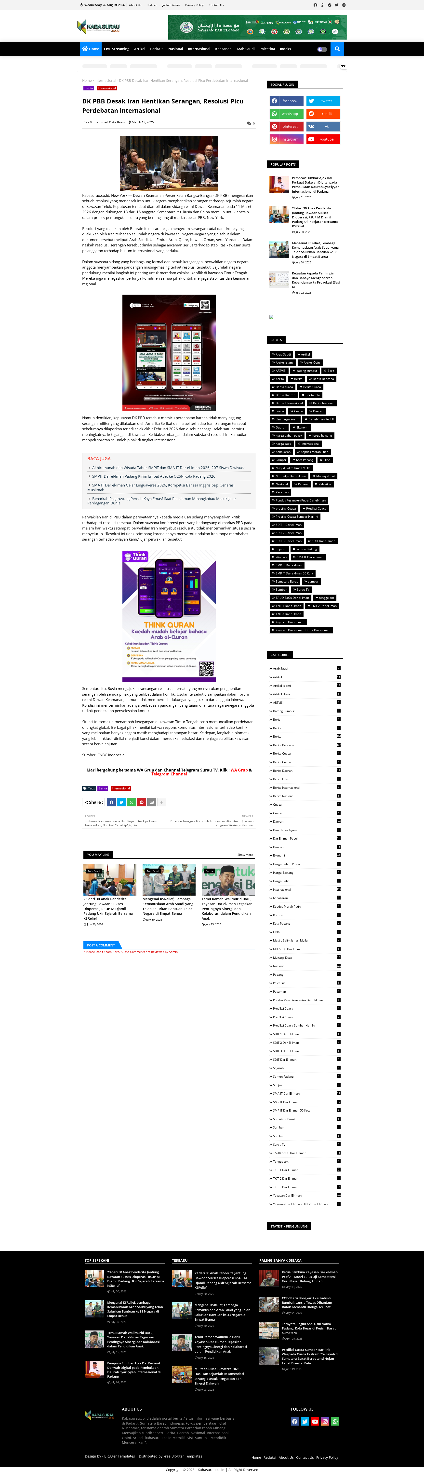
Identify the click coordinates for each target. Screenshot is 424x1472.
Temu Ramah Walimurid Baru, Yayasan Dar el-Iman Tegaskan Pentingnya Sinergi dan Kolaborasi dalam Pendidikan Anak (227, 908)
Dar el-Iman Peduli (321, 419)
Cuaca (298, 411)
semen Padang (307, 549)
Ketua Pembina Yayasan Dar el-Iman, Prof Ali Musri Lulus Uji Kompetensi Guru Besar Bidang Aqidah (310, 1276)
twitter (326, 101)
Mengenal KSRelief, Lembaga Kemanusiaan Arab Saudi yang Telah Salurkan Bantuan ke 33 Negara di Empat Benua (168, 906)
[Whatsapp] (131, 802)
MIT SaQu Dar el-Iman (291, 476)
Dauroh (281, 427)
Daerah (318, 411)
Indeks (285, 48)
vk (327, 126)
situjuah (281, 557)
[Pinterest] (141, 802)
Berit (331, 371)
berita (280, 379)
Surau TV (303, 589)
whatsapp (290, 113)
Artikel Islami (284, 362)
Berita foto (312, 395)
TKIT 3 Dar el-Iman (288, 614)
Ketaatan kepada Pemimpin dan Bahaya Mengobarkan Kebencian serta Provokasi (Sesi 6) (316, 280)
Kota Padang (304, 460)
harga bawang (322, 435)
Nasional (175, 48)
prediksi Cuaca (286, 508)
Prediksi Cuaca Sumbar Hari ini (297, 516)
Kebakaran (283, 452)
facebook (290, 101)
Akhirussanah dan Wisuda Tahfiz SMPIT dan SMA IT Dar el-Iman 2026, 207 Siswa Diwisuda (168, 467)
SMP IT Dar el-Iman (289, 565)
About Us (135, 5)
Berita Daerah (285, 395)
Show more (245, 855)
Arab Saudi (246, 48)
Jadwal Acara (171, 5)
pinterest (290, 126)
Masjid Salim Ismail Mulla (293, 468)
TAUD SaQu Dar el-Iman (292, 598)
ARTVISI (281, 371)
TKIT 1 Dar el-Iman (288, 606)
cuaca (280, 411)
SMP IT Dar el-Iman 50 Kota (294, 573)
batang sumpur (306, 371)
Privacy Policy (194, 5)
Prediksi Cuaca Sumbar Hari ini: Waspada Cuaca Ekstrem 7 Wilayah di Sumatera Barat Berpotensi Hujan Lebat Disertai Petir (310, 1356)
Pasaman (282, 492)
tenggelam (326, 598)
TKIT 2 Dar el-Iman (324, 606)
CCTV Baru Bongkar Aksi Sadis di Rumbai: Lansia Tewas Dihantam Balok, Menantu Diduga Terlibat (307, 1302)
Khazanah (223, 48)
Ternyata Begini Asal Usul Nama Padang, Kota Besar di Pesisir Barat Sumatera (309, 1328)
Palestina (267, 48)
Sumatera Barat (287, 581)
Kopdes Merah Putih (314, 452)
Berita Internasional (289, 403)
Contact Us (216, 5)
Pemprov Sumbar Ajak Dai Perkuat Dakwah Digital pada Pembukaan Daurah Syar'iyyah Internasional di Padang (315, 185)
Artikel (139, 48)
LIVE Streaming (116, 48)
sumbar (313, 581)
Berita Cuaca (312, 387)
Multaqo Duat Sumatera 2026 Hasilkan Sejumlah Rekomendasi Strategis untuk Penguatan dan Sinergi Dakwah (219, 1376)
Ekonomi (302, 427)
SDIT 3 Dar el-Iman (289, 541)
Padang (303, 484)
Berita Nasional (323, 403)
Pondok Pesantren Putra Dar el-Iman (301, 500)
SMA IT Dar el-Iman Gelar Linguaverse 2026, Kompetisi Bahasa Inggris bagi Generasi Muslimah (161, 487)
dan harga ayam (287, 419)
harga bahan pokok (289, 435)
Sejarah (281, 549)
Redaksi (152, 5)
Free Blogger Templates (182, 1456)
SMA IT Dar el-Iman (310, 557)
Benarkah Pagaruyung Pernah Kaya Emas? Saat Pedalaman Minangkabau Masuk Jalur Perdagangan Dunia (161, 501)
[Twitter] (121, 802)
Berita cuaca (284, 387)
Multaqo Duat (325, 476)
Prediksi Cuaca (316, 508)
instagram (290, 139)
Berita (155, 48)
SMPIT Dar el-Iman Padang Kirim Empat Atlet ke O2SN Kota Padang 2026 (153, 476)
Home (94, 48)
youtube (327, 139)
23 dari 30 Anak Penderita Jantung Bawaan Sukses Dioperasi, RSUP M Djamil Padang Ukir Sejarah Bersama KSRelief (108, 908)
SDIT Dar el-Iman (323, 541)
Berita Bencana (323, 379)
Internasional (199, 48)
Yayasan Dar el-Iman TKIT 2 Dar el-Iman (303, 630)
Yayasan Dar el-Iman (290, 622)
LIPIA (327, 460)
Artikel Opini (312, 362)
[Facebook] (111, 802)
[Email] (151, 802)
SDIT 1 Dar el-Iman (289, 525)
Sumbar (281, 589)
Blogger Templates (119, 1456)
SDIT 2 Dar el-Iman (289, 533)
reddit (327, 113)
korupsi (281, 460)
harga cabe (283, 444)
